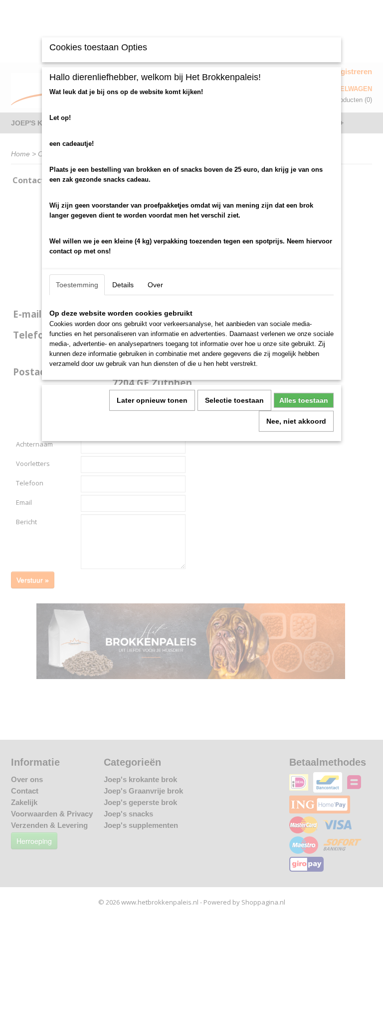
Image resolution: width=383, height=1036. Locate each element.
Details (123, 285)
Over (155, 285)
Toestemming (77, 285)
